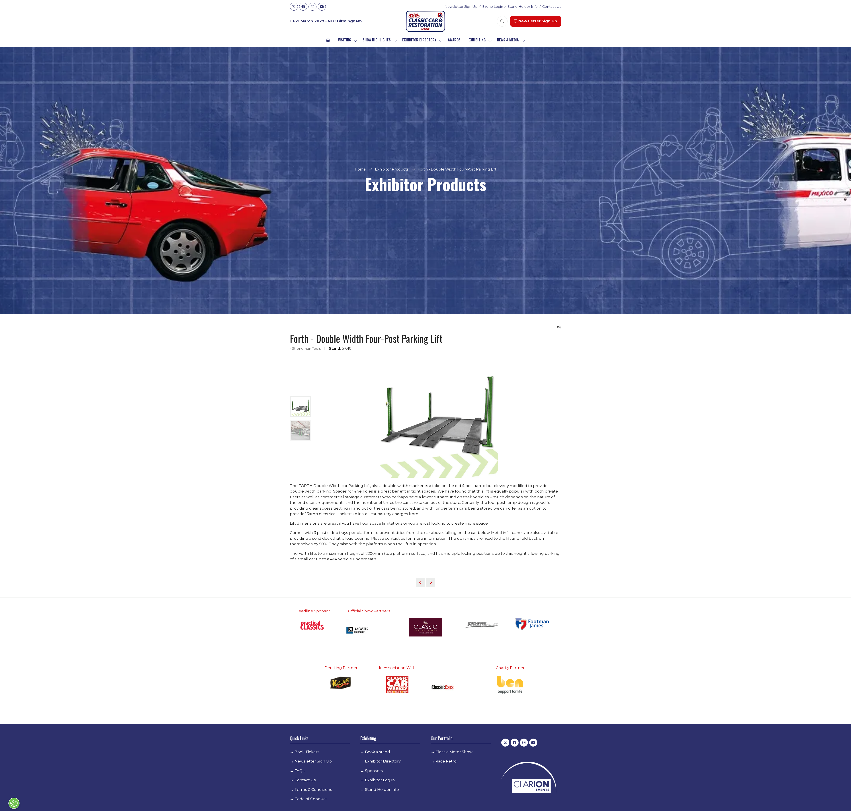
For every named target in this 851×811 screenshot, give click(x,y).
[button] (469, 340)
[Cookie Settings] (14, 803)
